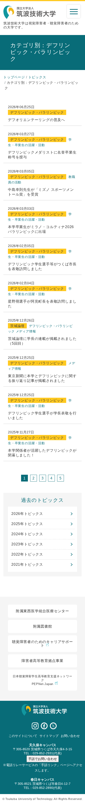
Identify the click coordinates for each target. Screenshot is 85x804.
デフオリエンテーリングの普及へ (36, 120)
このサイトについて (23, 736)
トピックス (37, 77)
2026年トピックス (27, 514)
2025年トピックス (27, 524)
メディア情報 (26, 331)
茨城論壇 (17, 326)
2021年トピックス (27, 564)
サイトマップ (48, 736)
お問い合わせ (70, 736)
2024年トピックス (27, 534)
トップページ (14, 77)
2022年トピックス (27, 554)
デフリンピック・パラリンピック (37, 112)
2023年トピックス (27, 544)
